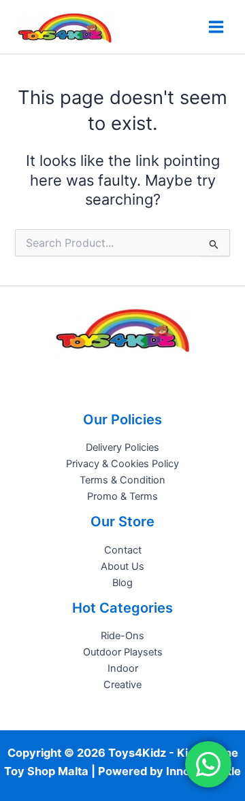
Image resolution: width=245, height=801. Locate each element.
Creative (122, 685)
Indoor (123, 668)
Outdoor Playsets (123, 652)
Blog (122, 583)
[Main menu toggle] (216, 27)
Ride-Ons (122, 636)
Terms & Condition (122, 480)
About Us (122, 566)
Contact (123, 550)
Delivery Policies (122, 447)
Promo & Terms (122, 496)
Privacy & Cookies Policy (122, 464)
